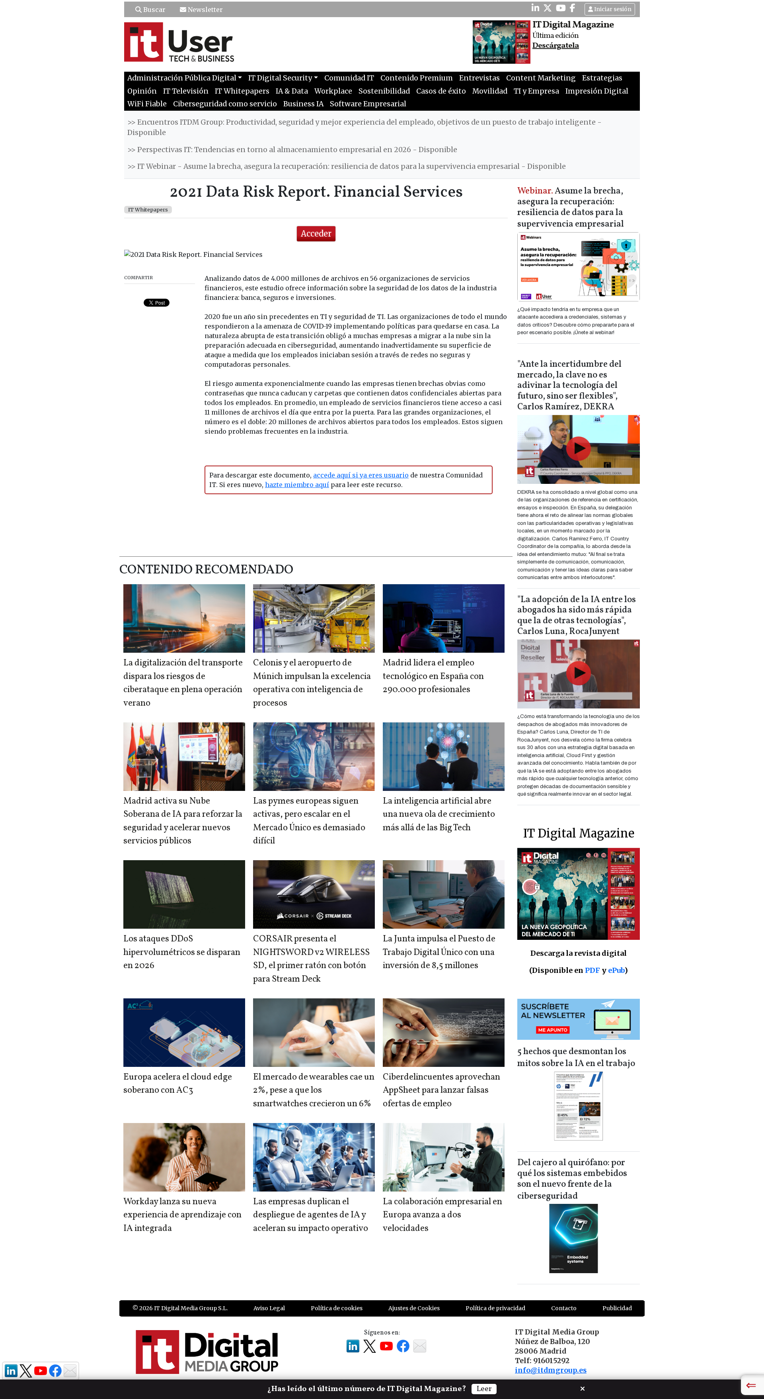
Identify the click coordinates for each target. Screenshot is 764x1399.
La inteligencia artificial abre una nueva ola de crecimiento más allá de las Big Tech (439, 814)
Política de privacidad (495, 1308)
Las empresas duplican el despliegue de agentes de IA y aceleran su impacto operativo (310, 1215)
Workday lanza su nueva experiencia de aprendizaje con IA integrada (182, 1215)
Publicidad (617, 1308)
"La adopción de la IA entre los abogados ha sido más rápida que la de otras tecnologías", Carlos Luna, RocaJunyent (576, 616)
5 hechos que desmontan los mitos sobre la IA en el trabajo (576, 1058)
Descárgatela (555, 45)
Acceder (316, 234)
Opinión (142, 91)
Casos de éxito (441, 91)
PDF (592, 970)
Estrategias (602, 78)
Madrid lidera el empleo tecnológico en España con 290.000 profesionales (433, 676)
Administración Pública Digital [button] (181, 78)
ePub (616, 970)
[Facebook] (572, 8)
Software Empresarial (368, 104)
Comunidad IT (349, 78)
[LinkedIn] (535, 8)
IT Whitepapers (242, 91)
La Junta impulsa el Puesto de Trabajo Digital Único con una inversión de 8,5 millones (439, 952)
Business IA (303, 104)
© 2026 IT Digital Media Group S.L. (180, 1308)
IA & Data (292, 91)
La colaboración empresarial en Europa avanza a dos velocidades (442, 1215)
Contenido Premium (416, 78)
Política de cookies (337, 1308)
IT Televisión (186, 91)
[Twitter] (547, 8)
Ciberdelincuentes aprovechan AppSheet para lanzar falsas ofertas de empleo (441, 1090)
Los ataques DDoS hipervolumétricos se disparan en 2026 (181, 952)
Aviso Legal (269, 1308)
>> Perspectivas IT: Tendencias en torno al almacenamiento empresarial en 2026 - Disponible (292, 149)
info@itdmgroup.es (551, 1370)
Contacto (564, 1308)
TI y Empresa (536, 91)
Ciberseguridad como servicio (225, 104)
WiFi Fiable (147, 104)
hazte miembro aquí (297, 485)
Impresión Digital (596, 91)
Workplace (333, 91)
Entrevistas (479, 78)
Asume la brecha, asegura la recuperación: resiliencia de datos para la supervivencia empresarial (570, 208)
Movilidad (489, 91)
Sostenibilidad (384, 91)
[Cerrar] (582, 1388)
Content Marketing (541, 78)
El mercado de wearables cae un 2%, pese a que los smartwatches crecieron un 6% (313, 1090)
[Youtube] (561, 8)
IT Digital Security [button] (280, 78)
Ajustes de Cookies (414, 1308)
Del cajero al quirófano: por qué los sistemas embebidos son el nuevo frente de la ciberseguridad (572, 1180)
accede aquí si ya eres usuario (361, 475)
